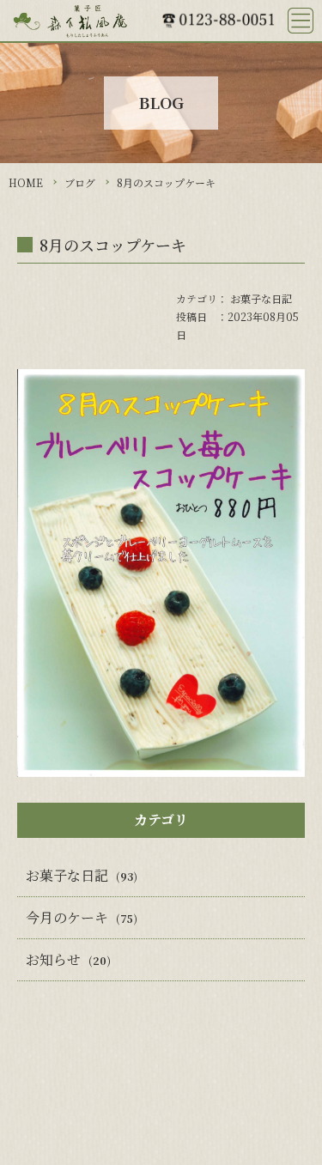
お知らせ (53, 959)
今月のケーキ (67, 917)
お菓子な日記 (261, 298)
